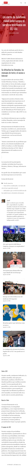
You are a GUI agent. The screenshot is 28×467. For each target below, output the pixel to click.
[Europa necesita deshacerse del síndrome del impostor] (14, 293)
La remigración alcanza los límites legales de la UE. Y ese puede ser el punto (13, 351)
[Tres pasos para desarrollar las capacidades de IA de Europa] (14, 267)
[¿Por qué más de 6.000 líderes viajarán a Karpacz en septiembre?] (14, 241)
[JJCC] (5, 3)
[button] (21, 3)
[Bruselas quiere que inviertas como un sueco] (14, 319)
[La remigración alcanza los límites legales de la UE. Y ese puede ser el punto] (14, 346)
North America (8, 183)
